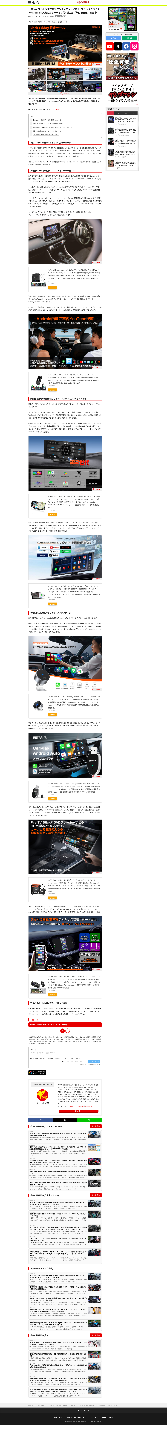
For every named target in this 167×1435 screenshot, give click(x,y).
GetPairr (58, 109)
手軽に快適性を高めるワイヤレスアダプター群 (46, 131)
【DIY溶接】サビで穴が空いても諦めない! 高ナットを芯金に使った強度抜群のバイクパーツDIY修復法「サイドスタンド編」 (125, 164)
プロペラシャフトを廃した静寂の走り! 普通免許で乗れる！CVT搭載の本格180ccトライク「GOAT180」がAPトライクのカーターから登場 (56, 1204)
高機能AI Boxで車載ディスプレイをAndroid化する (47, 124)
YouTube (71, 1106)
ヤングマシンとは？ (58, 1417)
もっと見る (96, 1126)
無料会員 (129, 38)
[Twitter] (65, 1120)
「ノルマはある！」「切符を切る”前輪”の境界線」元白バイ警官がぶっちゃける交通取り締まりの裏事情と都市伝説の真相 (58, 1134)
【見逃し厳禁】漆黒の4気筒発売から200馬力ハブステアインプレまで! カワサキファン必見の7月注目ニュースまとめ (58, 1184)
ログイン (114, 38)
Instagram (88, 1106)
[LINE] (89, 1120)
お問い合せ (111, 1417)
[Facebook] (40, 1120)
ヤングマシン (39, 22)
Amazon (52, 288)
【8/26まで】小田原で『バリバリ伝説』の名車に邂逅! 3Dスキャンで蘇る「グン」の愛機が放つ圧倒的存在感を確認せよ (57, 1288)
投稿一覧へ (78, 1111)
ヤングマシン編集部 (48, 16)
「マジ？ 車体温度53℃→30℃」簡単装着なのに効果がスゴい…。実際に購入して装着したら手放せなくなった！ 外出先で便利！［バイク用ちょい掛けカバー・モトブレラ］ (58, 1391)
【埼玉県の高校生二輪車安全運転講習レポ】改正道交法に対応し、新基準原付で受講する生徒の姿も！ (57, 1355)
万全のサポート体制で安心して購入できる (45, 135)
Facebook (81, 1106)
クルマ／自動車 (40, 1405)
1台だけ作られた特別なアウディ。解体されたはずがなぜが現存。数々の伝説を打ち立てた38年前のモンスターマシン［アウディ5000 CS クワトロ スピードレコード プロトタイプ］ (58, 1228)
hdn (32, 22)
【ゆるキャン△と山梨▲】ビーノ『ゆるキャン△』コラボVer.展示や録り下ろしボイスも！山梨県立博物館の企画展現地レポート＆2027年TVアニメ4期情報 (57, 1148)
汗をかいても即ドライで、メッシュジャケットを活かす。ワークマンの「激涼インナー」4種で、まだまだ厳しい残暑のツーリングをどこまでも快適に (57, 1310)
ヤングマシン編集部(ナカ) (122, 135)
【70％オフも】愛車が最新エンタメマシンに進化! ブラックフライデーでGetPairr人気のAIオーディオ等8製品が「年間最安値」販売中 (82, 1405)
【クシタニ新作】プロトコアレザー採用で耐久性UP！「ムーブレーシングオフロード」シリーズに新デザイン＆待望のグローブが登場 (58, 1344)
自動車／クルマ (62, 22)
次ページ (35, 1020)
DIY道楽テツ (118, 168)
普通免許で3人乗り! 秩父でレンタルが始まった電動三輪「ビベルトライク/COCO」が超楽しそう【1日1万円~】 (57, 1215)
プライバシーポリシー (93, 1417)
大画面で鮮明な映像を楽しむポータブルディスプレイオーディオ (51, 127)
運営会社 (104, 1417)
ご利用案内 (69, 1417)
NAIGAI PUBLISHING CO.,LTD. (82, 1421)
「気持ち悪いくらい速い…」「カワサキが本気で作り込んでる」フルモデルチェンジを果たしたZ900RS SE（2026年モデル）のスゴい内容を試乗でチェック (58, 1379)
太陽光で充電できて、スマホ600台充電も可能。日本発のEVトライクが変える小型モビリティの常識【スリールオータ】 (57, 1239)
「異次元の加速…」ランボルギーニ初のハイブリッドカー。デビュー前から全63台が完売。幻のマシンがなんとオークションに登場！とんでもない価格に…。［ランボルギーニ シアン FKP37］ (57, 1254)
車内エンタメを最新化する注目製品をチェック (46, 120)
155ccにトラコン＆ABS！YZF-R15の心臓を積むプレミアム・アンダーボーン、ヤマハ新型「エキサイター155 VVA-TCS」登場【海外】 (58, 1299)
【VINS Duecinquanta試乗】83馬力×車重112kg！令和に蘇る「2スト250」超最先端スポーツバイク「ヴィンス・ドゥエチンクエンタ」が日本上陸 (58, 1324)
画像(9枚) (66, 93)
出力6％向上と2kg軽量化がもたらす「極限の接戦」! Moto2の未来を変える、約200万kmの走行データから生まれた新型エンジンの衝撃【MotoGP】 (58, 1161)
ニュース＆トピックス (50, 22)
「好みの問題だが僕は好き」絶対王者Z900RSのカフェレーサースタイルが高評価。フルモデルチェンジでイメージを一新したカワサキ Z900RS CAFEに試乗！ (125, 153)
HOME (31, 1405)
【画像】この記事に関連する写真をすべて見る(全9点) (48, 1024)
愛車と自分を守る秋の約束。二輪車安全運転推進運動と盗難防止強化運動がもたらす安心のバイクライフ (57, 1172)
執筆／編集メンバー (79, 1417)
